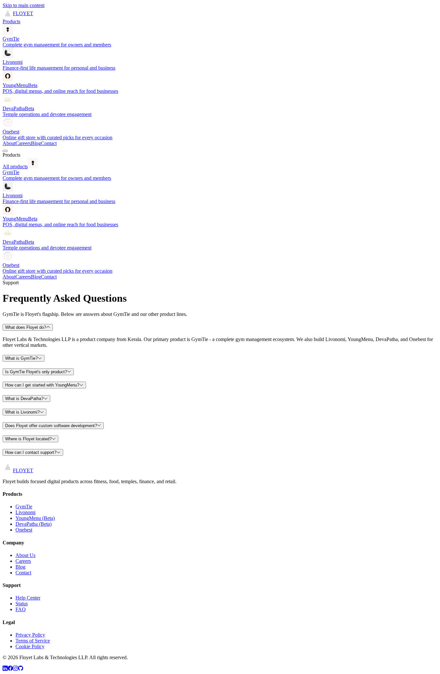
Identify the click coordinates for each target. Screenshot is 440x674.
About (9, 143)
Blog (36, 143)
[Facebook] (10, 668)
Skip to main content (23, 5)
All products (15, 166)
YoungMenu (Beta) (35, 518)
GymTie (23, 506)
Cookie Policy (29, 646)
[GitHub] (20, 668)
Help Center (27, 598)
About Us (25, 555)
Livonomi (25, 512)
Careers (23, 143)
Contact (49, 143)
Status (21, 603)
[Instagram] (15, 668)
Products (11, 21)
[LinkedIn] (5, 668)
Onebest (23, 529)
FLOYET (23, 13)
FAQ (20, 609)
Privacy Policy (30, 635)
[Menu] (5, 151)
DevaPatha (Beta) (33, 524)
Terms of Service (32, 640)
